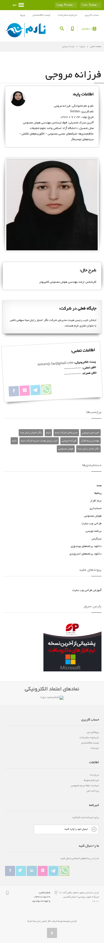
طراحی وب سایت (91, 523)
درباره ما (94, 775)
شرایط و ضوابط (91, 780)
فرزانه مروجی (69, 440)
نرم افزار (95, 500)
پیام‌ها (97, 493)
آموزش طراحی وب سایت (86, 590)
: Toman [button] (89, 5)
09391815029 (42, 897)
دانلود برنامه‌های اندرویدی (85, 554)
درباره (82, 46)
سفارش (87, 28)
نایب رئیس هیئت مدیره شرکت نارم (39, 440)
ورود (22, 15)
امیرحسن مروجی (90, 432)
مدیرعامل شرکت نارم (66, 432)
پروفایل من (93, 732)
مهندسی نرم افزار (90, 440)
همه (99, 485)
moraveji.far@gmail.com (55, 363)
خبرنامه (95, 748)
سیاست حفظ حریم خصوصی (85, 785)
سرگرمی (96, 538)
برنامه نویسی (93, 531)
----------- (72, 368)
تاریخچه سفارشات (67, 15)
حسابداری (95, 508)
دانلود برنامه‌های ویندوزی (86, 546)
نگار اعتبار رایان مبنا (31, 432)
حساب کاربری (92, 15)
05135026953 (40, 901)
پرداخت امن (93, 790)
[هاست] (72, 648)
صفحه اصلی (95, 46)
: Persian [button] (65, 5)
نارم (48, 432)
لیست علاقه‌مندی (41, 15)
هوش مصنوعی (65, 448)
